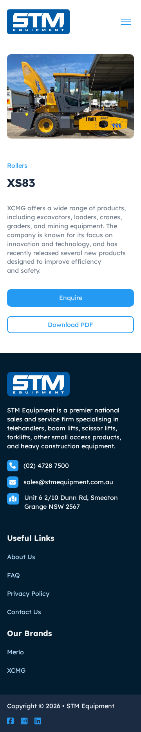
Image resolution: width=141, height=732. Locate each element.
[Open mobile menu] (126, 22)
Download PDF (70, 325)
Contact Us (24, 612)
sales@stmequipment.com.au (68, 482)
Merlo (15, 652)
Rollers (17, 165)
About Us (21, 557)
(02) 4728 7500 (46, 465)
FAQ (13, 575)
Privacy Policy (28, 593)
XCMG (16, 670)
